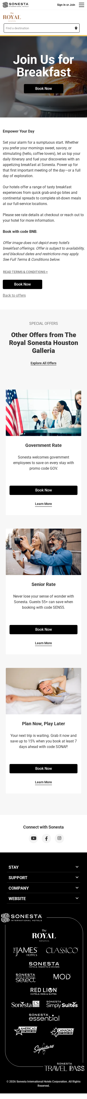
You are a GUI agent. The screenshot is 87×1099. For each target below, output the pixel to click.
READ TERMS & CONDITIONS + (25, 272)
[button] (42, 28)
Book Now (43, 88)
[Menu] (81, 5)
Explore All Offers (43, 363)
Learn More (43, 504)
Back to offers (14, 295)
